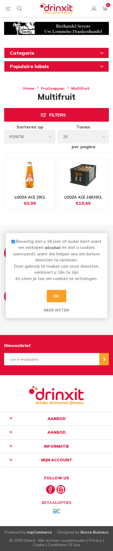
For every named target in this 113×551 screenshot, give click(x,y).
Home (28, 88)
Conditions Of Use (64, 544)
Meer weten (56, 310)
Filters (57, 115)
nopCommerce (39, 532)
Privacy (95, 540)
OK (56, 296)
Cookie (39, 544)
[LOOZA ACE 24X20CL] (83, 175)
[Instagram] (60, 489)
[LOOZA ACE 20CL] (29, 175)
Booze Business (95, 532)
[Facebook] (50, 489)
